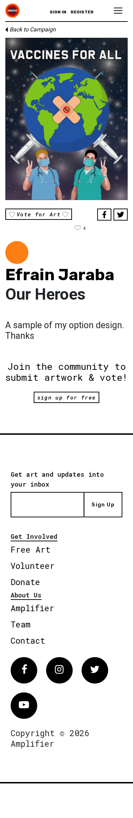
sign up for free (66, 397)
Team (21, 624)
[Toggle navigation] (118, 10)
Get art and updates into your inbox (57, 479)
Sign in (58, 12)
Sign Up (103, 504)
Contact (28, 640)
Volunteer (33, 565)
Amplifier (32, 608)
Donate (25, 582)
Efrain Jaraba (59, 274)
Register (82, 12)
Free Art (30, 549)
